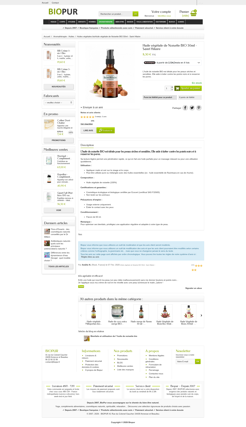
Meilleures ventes (125, 366)
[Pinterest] (199, 108)
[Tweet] (192, 108)
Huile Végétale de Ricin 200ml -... (188, 322)
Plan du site (154, 377)
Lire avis (88, 130)
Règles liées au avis (90, 257)
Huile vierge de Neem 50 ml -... (141, 322)
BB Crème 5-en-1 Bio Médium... (63, 53)
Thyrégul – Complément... (64, 157)
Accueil (47, 36)
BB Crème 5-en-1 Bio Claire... (63, 71)
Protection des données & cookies (90, 365)
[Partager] (185, 108)
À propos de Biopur (94, 370)
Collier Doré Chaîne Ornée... (63, 123)
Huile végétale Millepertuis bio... (93, 322)
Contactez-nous (156, 373)
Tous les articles (58, 266)
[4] (90, 117)
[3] (87, 117)
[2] (84, 117)
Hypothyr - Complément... (64, 175)
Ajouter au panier (190, 88)
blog (200, 2)
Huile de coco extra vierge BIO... (117, 322)
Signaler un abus (193, 288)
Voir (58, 210)
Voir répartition (87, 124)
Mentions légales (156, 355)
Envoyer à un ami (93, 107)
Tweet (81, 286)
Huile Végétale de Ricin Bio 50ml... (164, 322)
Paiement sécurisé (93, 361)
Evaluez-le (107, 130)
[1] (82, 117)
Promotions (58, 140)
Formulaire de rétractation (153, 365)
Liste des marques (125, 369)
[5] (93, 117)
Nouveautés (58, 86)
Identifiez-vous (164, 16)
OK (135, 14)
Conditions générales (151, 360)
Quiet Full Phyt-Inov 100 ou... (65, 194)
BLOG (120, 362)
